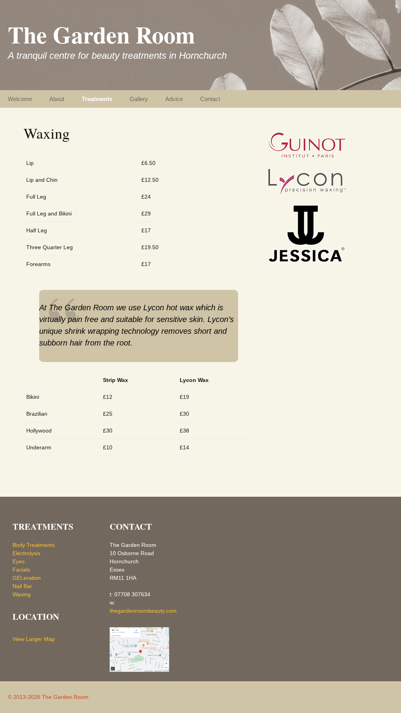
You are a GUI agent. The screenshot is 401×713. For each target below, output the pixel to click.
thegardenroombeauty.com (143, 611)
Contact (210, 99)
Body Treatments (34, 545)
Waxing (22, 594)
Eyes (19, 561)
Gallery (139, 99)
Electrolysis (26, 553)
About (56, 99)
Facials (21, 569)
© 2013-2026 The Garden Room (48, 697)
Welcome (20, 99)
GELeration (27, 578)
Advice (174, 99)
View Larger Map (34, 639)
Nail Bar (22, 586)
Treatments (96, 99)
